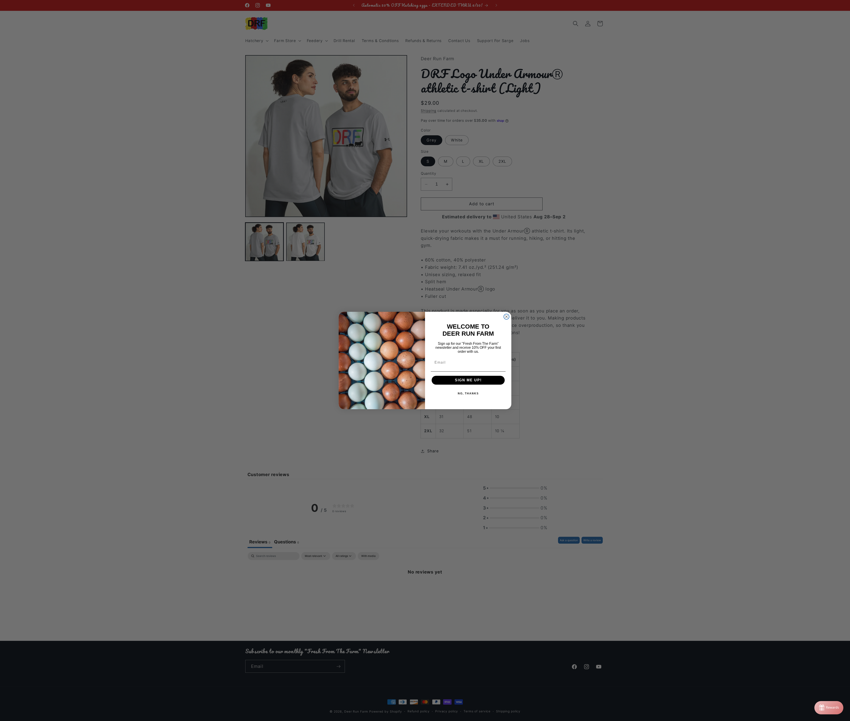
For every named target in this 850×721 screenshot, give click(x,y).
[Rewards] (828, 707)
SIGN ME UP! (468, 380)
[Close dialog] (506, 316)
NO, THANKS (468, 393)
